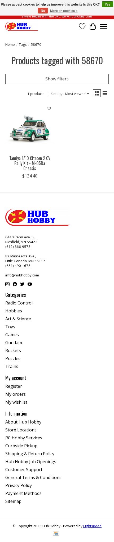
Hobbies (13, 311)
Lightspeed (92, 525)
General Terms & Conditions (33, 477)
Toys (10, 327)
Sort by (57, 93)
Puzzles (12, 358)
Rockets (13, 350)
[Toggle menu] (103, 26)
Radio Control (19, 303)
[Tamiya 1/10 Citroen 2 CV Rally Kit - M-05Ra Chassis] (29, 128)
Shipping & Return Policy (29, 454)
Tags (23, 44)
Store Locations (21, 430)
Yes (107, 4)
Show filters (57, 79)
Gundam (13, 342)
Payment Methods (23, 493)
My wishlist (16, 402)
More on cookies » (64, 11)
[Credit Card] (56, 534)
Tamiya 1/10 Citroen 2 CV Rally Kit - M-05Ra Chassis (29, 163)
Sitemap (13, 501)
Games (12, 335)
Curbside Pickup (21, 446)
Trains (11, 366)
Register (13, 386)
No (43, 11)
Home (10, 44)
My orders (15, 394)
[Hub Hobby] (21, 26)
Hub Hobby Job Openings (30, 461)
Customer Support (23, 469)
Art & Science (18, 319)
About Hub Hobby (23, 422)
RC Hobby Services (23, 438)
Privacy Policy (18, 485)
